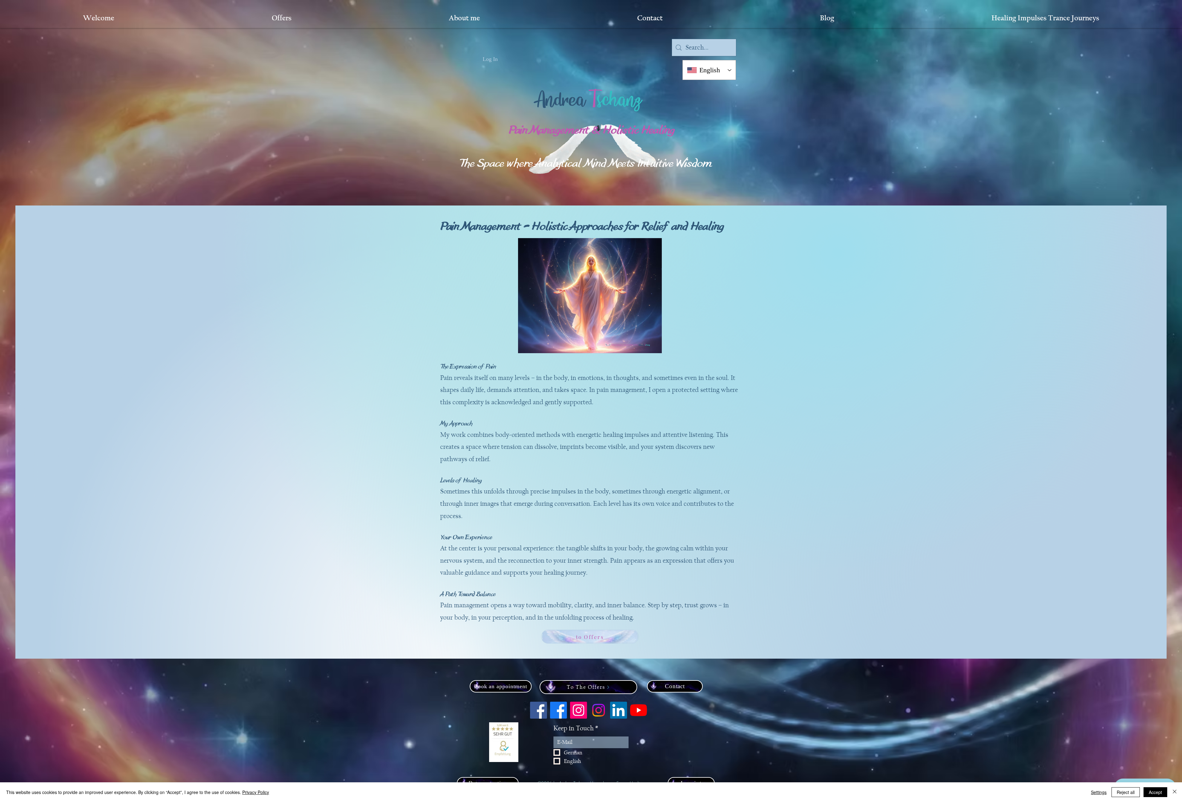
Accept (1155, 792)
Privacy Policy (255, 792)
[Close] (1174, 792)
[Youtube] (638, 710)
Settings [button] (1099, 792)
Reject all (1126, 792)
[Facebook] (538, 710)
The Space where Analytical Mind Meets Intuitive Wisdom (585, 165)
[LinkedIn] (618, 710)
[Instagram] (598, 710)
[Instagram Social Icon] (578, 710)
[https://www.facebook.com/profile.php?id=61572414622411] (558, 710)
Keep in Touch (575, 728)
